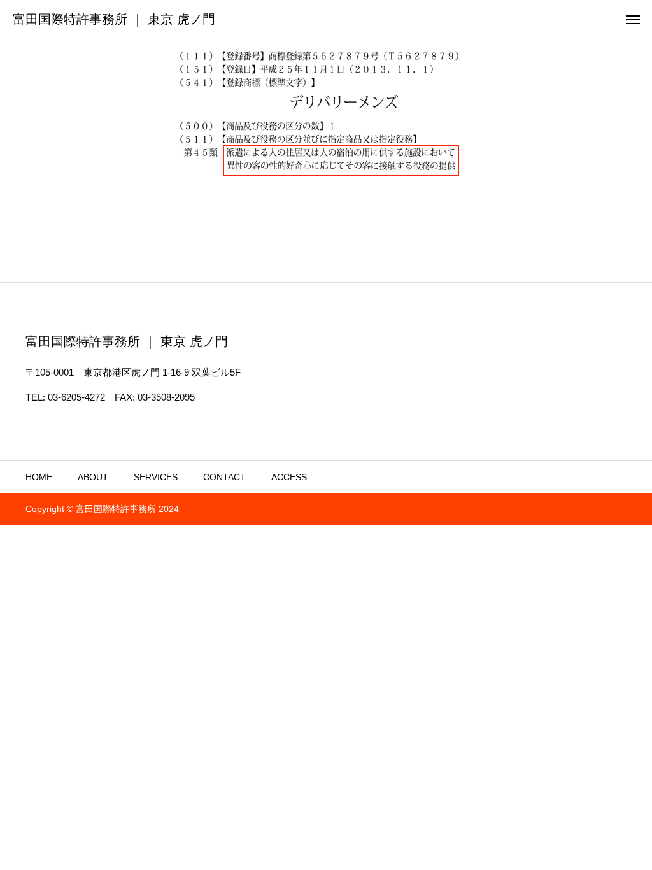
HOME (38, 477)
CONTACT (224, 477)
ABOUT (93, 477)
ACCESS (289, 477)
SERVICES (156, 477)
